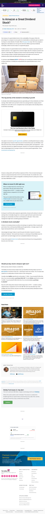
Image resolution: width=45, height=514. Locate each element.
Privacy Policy (12, 510)
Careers (20, 473)
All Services (34, 471)
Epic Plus (33, 476)
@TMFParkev (21, 374)
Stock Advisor (34, 473)
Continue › (7, 402)
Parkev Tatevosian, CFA (9, 28)
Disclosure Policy (20, 510)
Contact (20, 478)
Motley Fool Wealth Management (25, 499)
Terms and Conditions (19, 511)
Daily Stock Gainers (39, 11)
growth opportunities (18, 141)
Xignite (10, 479)
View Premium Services (35, 458)
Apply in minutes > (22, 134)
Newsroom (21, 476)
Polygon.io (14, 479)
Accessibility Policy (28, 510)
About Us (21, 471)
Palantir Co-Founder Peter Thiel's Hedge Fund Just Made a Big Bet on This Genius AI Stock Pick (11, 322)
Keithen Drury (10, 319)
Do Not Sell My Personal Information (31, 511)
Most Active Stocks (39, 9)
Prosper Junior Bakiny (33, 336)
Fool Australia (21, 487)
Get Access (12, 435)
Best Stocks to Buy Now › (34, 5)
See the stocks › (9, 204)
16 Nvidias (36, 392)
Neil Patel (31, 319)
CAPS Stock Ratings (33, 487)
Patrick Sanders (32, 354)
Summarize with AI (25, 32)
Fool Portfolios (34, 478)
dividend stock (14, 239)
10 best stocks (6, 198)
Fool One (33, 480)
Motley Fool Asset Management (25, 497)
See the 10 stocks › (8, 294)
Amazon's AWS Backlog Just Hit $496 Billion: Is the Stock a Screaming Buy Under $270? (11, 339)
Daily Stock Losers (40, 12)
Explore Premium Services (14, 15)
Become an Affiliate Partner (24, 504)
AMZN (16, 59)
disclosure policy (11, 383)
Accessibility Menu (22, 0)
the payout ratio (26, 41)
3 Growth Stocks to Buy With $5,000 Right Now (11, 355)
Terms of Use (5, 510)
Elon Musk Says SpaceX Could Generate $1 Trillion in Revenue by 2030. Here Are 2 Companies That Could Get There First (32, 339)
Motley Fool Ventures (23, 501)
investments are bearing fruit (8, 150)
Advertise (21, 480)
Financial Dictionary (32, 492)
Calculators (31, 490)
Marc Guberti (10, 354)
